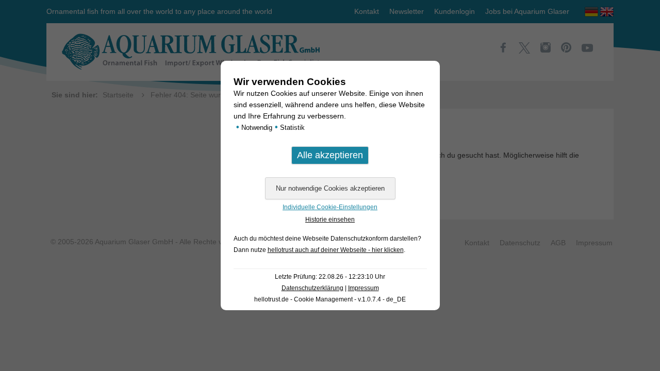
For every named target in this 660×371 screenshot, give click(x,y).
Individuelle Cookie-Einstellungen (330, 207)
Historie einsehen (330, 219)
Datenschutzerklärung (312, 288)
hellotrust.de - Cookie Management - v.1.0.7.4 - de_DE (330, 299)
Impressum (363, 288)
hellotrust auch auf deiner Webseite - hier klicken (336, 250)
